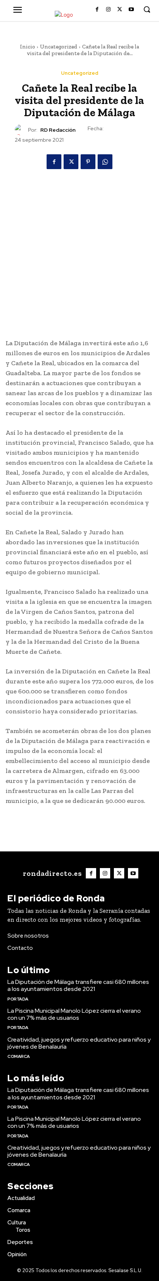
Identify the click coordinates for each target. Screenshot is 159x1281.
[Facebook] (97, 10)
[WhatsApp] (105, 161)
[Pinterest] (88, 161)
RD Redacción (57, 130)
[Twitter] (119, 10)
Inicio (27, 46)
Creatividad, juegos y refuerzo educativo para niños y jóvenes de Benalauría (78, 1043)
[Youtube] (131, 10)
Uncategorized (58, 46)
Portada (17, 999)
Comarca (18, 1056)
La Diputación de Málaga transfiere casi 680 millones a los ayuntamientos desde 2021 (78, 985)
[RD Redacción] (21, 129)
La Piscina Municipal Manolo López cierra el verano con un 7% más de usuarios (74, 1014)
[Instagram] (108, 10)
